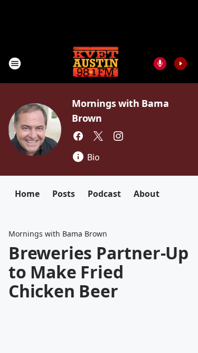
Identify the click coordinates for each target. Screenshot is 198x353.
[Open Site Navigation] (14, 63)
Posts (63, 194)
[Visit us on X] (98, 136)
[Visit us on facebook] (78, 136)
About (146, 194)
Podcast (104, 194)
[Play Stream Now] (180, 63)
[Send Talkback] (160, 63)
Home (27, 194)
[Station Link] (95, 63)
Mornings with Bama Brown (57, 234)
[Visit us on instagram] (118, 136)
